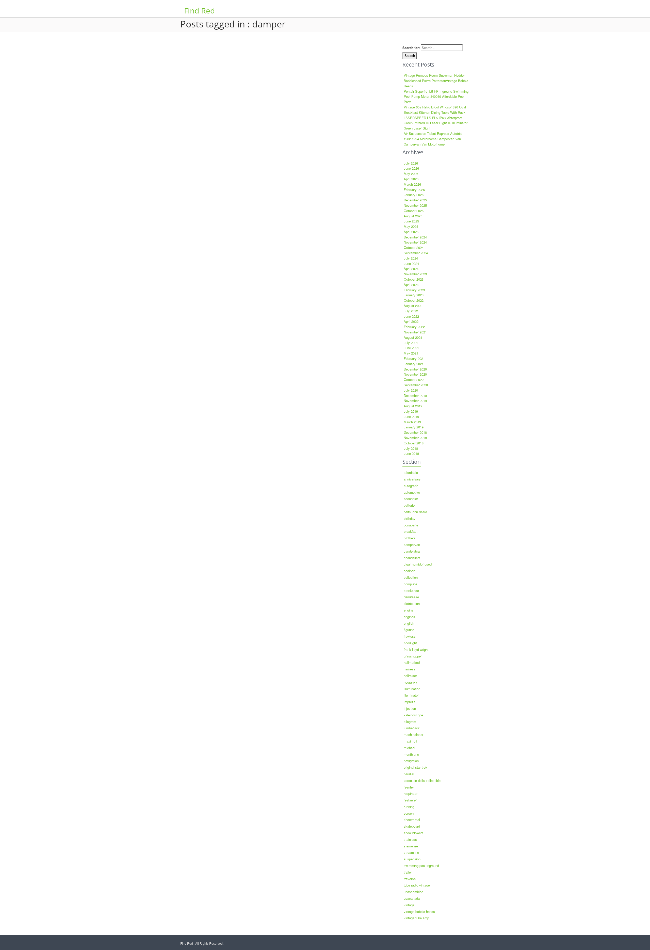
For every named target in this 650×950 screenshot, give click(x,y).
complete (410, 584)
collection (411, 577)
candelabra (412, 551)
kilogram (410, 721)
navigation (411, 760)
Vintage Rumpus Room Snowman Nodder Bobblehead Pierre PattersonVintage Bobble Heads (436, 80)
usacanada (412, 898)
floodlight (410, 642)
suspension (412, 859)
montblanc (411, 754)
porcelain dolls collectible (422, 780)
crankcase (411, 590)
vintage (409, 905)
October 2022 (414, 300)
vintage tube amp (416, 917)
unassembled (413, 891)
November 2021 (415, 332)
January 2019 (414, 427)
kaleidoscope (413, 715)
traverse (410, 878)
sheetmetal (412, 819)
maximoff (410, 741)
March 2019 (412, 422)
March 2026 (412, 184)
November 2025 (415, 205)
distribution (412, 603)
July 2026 (411, 163)
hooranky (410, 682)
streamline (411, 852)
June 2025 (411, 221)
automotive (412, 492)
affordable (411, 472)
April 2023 (411, 284)
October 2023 (414, 279)
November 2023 (415, 273)
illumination (412, 688)
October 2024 (414, 247)
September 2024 (416, 252)
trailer (408, 872)
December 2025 (415, 200)
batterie (409, 505)
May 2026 (411, 173)
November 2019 (415, 400)
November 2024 (415, 242)
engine (408, 610)
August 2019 (413, 406)
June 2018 (411, 453)
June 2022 (411, 316)
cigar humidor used (418, 564)
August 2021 (413, 337)
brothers (410, 538)
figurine (409, 629)
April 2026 (411, 178)
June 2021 (411, 347)
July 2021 (411, 342)
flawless (410, 636)
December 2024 (415, 237)
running (409, 806)
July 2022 (411, 311)
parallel (409, 773)
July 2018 (411, 448)
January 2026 (414, 194)
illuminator (411, 695)
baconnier (411, 498)
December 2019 (415, 395)
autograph (411, 485)
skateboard (412, 826)
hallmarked (412, 662)
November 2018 (415, 437)
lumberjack (412, 728)
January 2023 (414, 295)
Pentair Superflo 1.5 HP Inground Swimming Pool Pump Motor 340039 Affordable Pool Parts (436, 96)
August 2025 (413, 216)
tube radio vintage (417, 885)
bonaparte (411, 525)
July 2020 (411, 390)
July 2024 (411, 258)
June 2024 (411, 263)
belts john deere (415, 511)
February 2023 (414, 289)
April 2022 (411, 321)
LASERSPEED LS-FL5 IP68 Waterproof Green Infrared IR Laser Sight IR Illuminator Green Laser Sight (435, 123)
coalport (409, 570)
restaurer (410, 800)
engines (409, 616)
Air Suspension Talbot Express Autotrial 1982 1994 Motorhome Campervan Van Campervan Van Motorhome (433, 139)
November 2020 (415, 374)
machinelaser (413, 734)
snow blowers (414, 832)
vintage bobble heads (419, 911)
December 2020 (415, 369)
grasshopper (413, 656)
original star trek (415, 767)
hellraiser (410, 675)
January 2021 (414, 363)
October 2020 (414, 379)
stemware (411, 846)
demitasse (411, 596)
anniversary (412, 479)
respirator (410, 793)
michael (409, 747)
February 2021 (414, 358)
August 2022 (413, 305)
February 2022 (414, 326)
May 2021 (411, 353)
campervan (412, 544)
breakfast (410, 531)
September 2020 (416, 384)
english (409, 623)
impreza (409, 701)
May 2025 (411, 226)
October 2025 (414, 210)
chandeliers (412, 557)
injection (410, 708)
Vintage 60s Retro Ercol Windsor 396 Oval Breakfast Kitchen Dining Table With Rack (435, 110)
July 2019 (411, 411)
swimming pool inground (421, 865)
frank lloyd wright (416, 649)
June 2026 (411, 168)
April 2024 (411, 268)
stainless (410, 839)
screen (409, 813)
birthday (409, 518)
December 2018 (415, 432)
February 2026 (414, 189)
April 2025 (411, 231)
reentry (409, 787)
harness (409, 669)
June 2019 (411, 416)
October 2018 (414, 443)
